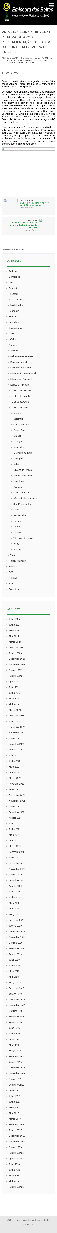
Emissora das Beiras (20, 367)
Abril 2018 (14, 1045)
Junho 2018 (14, 1033)
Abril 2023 (14, 704)
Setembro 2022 (16, 744)
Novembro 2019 (17, 937)
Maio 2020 (14, 903)
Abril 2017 (14, 1113)
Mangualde (18, 447)
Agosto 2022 (15, 749)
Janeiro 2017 (15, 1130)
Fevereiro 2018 (16, 1056)
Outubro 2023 (15, 670)
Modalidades (16, 305)
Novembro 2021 (17, 800)
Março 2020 (15, 914)
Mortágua (18, 458)
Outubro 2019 (15, 942)
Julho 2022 (14, 755)
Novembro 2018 (17, 1005)
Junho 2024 (14, 624)
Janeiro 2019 (15, 994)
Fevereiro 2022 (16, 783)
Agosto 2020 (15, 886)
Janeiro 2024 (15, 653)
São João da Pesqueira (25, 498)
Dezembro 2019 (17, 931)
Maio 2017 (14, 1107)
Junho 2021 (14, 829)
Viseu (16, 543)
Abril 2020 (14, 908)
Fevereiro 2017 (16, 1124)
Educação (14, 316)
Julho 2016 (14, 1164)
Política (13, 566)
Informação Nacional (21, 379)
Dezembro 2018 (17, 999)
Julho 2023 (14, 687)
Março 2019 (15, 982)
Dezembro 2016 (17, 1135)
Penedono (18, 481)
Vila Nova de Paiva (23, 538)
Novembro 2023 (17, 664)
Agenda (14, 350)
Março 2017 (15, 1118)
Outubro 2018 (15, 1011)
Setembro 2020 (16, 880)
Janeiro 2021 (15, 857)
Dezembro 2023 (17, 658)
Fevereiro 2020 (16, 920)
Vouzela (17, 549)
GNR (11, 333)
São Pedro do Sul (22, 504)
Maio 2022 (14, 766)
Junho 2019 (14, 965)
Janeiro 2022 (15, 789)
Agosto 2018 (15, 1022)
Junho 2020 (14, 897)
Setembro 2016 (16, 1153)
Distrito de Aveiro (30, 230)
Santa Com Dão (21, 492)
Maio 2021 (14, 835)
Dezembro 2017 (17, 1067)
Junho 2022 (14, 761)
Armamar (18, 413)
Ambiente (13, 271)
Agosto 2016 (15, 1158)
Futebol (14, 294)
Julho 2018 (14, 1028)
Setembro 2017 (16, 1084)
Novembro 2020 (17, 869)
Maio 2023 (14, 698)
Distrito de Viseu (15, 60)
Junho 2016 (14, 1170)
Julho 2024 (14, 619)
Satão (16, 509)
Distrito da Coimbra (21, 390)
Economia (27, 60)
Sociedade (30, 63)
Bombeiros (14, 276)
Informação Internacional (23, 373)
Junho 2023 (14, 693)
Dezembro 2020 (17, 863)
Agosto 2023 (15, 681)
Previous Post (34, 203)
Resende (17, 487)
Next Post (23, 224)
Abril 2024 (14, 636)
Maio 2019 (14, 971)
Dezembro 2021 (17, 795)
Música (12, 339)
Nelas (16, 464)
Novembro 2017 (17, 1073)
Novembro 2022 (17, 732)
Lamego (17, 441)
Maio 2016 (14, 1175)
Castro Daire (19, 430)
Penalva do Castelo (23, 475)
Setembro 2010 (16, 1187)
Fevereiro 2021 (16, 852)
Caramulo (18, 418)
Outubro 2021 (15, 806)
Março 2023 (15, 710)
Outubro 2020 (15, 874)
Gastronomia (15, 328)
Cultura (5, 60)
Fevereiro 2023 (16, 715)
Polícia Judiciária (17, 560)
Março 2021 (15, 846)
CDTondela (17, 299)
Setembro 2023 (16, 676)
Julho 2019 (14, 959)
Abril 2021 (14, 840)
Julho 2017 (14, 1096)
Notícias (5, 63)
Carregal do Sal (21, 424)
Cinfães (17, 435)
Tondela (17, 532)
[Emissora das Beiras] (28, 21)
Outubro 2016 (15, 1147)
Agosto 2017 (15, 1090)
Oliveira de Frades (17, 63)
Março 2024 (15, 641)
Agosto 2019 (15, 954)
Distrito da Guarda (21, 396)
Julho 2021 (14, 823)
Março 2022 (15, 778)
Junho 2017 (14, 1101)
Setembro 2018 (16, 1016)
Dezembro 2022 (17, 727)
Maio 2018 (14, 1039)
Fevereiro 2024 (16, 647)
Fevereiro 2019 (16, 988)
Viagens (14, 555)
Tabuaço (17, 521)
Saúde (12, 583)
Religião (13, 577)
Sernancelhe (19, 515)
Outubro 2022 (15, 738)
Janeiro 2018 (15, 1062)
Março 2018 (15, 1050)
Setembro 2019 (16, 948)
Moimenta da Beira (22, 453)
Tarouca (17, 526)
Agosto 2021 (15, 817)
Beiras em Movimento (21, 356)
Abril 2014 (14, 1181)
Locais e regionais (40, 60)
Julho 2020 (14, 891)
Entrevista (14, 322)
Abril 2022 (14, 772)
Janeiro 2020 (15, 925)
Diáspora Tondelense (21, 362)
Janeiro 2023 (15, 721)
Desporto (13, 288)
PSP (11, 572)
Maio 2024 (14, 630)
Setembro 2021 (16, 812)
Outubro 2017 (15, 1079)
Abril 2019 (14, 976)
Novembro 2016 (17, 1141)
